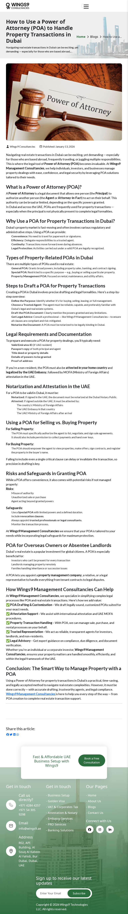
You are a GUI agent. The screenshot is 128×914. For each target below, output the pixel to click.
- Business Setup (58, 795)
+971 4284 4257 (29, 805)
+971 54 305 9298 (27, 812)
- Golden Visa (55, 801)
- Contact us (94, 813)
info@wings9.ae (30, 828)
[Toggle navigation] (84, 6)
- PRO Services (56, 824)
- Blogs (91, 807)
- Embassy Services (59, 819)
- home (91, 795)
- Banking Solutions (60, 830)
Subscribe (79, 893)
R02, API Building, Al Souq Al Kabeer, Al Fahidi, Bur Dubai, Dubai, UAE (29, 854)
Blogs (94, 37)
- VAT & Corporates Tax (62, 807)
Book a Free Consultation (92, 760)
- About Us (93, 801)
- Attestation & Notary (61, 813)
